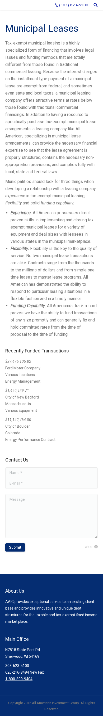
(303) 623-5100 (73, 4)
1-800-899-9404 (18, 679)
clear (89, 546)
